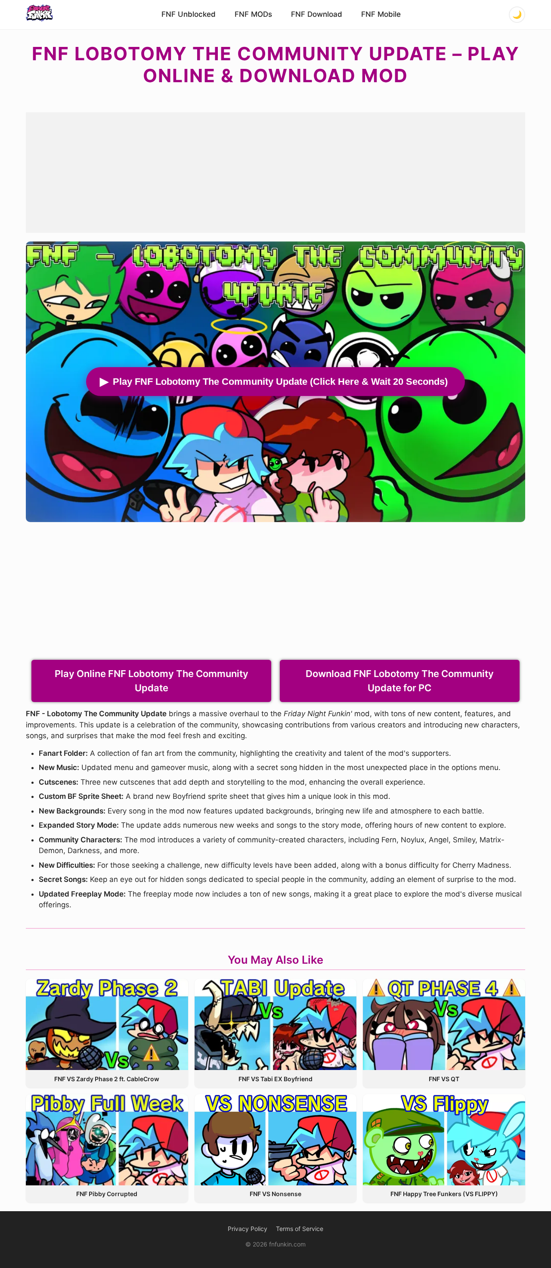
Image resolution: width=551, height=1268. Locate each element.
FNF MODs (253, 14)
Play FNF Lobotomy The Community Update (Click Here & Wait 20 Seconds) (280, 381)
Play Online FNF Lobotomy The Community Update (151, 680)
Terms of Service (299, 1228)
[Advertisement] (275, 172)
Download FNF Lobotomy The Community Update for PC (400, 680)
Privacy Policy (247, 1228)
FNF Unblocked (188, 14)
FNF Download (316, 14)
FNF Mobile (381, 14)
